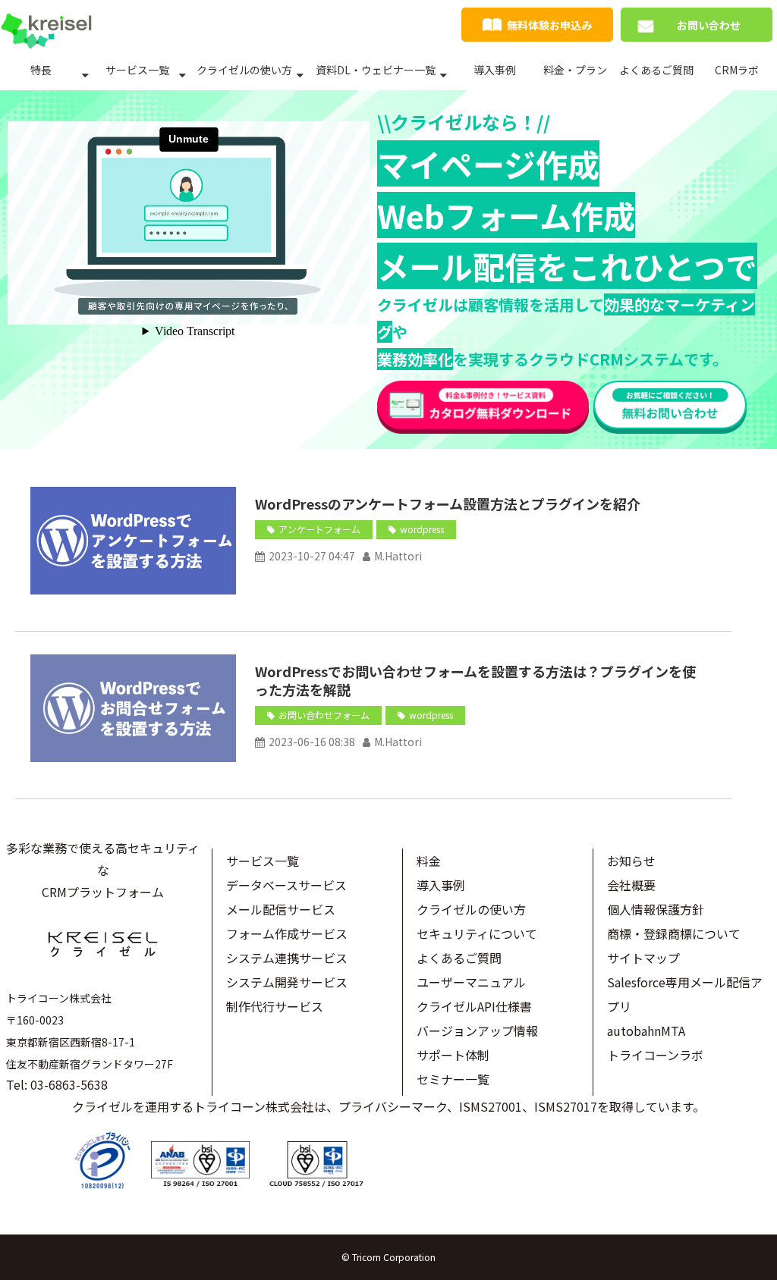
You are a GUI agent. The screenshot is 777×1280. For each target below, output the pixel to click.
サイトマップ (643, 958)
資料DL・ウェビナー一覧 (376, 69)
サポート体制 (453, 1055)
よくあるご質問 (656, 69)
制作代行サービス (274, 1006)
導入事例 (494, 69)
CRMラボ (737, 69)
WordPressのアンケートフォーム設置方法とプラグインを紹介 (447, 503)
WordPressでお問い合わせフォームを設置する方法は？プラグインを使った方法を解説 (475, 680)
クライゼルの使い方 (244, 69)
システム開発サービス (287, 982)
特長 (41, 69)
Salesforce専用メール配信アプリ (685, 994)
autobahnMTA (646, 1030)
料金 (429, 861)
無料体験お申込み (549, 25)
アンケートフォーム (319, 528)
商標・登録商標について (674, 933)
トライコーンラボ (655, 1055)
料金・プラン (575, 69)
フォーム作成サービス (287, 933)
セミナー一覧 (453, 1079)
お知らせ (631, 861)
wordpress (422, 528)
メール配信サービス (280, 909)
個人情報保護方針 (655, 909)
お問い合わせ (709, 25)
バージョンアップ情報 (477, 1030)
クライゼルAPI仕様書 (474, 1006)
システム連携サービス (287, 958)
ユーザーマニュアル (471, 982)
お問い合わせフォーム (324, 714)
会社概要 (631, 885)
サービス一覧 (137, 69)
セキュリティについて (477, 933)
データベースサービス (286, 885)
